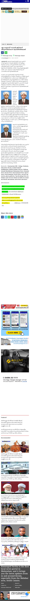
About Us (17, 583)
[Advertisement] (15, 28)
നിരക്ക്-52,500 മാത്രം (15, 194)
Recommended (5, 438)
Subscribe (17, 587)
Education (9, 44)
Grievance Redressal (6, 587)
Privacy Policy (18, 585)
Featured (3, 417)
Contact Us (3, 585)
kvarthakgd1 (5, 58)
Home (3, 44)
